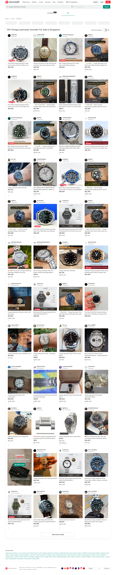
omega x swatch (75, 556)
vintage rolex (47, 556)
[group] (19, 467)
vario (40, 553)
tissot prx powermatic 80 (61, 553)
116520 (85, 553)
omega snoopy (9, 556)
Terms (20, 569)
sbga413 (103, 555)
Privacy (25, 569)
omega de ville (39, 556)
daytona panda (47, 553)
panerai (17, 556)
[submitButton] (106, 7)
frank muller (23, 556)
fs (52, 553)
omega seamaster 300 (63, 556)
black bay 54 (34, 553)
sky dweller (31, 556)
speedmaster (13, 558)
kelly (102, 556)
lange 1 (80, 553)
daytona (103, 553)
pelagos (26, 555)
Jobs (45, 567)
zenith (93, 555)
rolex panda (26, 553)
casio (68, 555)
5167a (54, 556)
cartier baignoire (86, 555)
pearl (79, 555)
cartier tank (8, 553)
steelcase (20, 558)
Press (34, 567)
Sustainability (39, 567)
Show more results (58, 534)
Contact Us (28, 567)
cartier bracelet (96, 556)
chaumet (83, 556)
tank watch (43, 555)
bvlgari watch (51, 555)
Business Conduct (32, 569)
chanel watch (28, 558)
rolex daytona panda (94, 553)
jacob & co (16, 553)
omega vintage (14, 555)
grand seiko (36, 558)
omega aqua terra (61, 555)
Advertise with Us (51, 567)
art (20, 553)
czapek (21, 555)
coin (31, 555)
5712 (34, 555)
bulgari (89, 556)
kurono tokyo (73, 553)
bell (38, 555)
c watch (107, 556)
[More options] (8, 71)
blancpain (74, 555)
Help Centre (22, 567)
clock (6, 558)
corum (98, 555)
